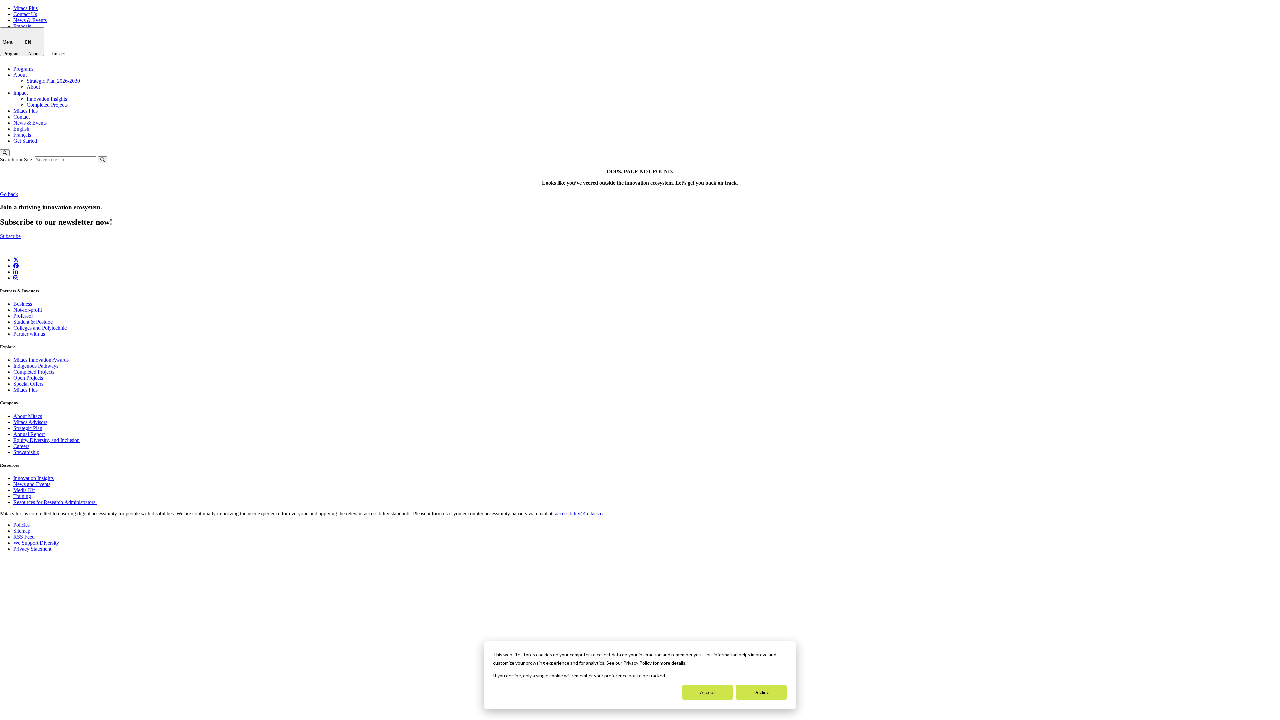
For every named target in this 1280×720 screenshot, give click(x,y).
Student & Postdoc (33, 322)
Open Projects (28, 378)
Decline (761, 692)
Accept (707, 692)
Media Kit (24, 490)
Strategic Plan (27, 428)
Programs (12, 53)
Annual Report (29, 434)
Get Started (25, 141)
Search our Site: (17, 159)
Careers (21, 446)
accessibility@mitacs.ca (580, 513)
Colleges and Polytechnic (40, 328)
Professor (23, 316)
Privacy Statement (32, 549)
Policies (21, 525)
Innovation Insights (47, 99)
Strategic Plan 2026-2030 (53, 81)
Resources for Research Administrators (55, 502)
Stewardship (26, 452)
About (34, 53)
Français (22, 26)
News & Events (30, 20)
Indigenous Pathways (35, 366)
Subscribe (10, 236)
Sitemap (21, 531)
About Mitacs (27, 416)
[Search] (5, 152)
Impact (58, 53)
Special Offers (28, 384)
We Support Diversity (36, 543)
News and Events (31, 484)
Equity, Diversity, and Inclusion (46, 440)
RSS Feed (24, 537)
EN (28, 42)
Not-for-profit (27, 310)
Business (22, 304)
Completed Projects (47, 105)
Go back (9, 194)
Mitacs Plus (25, 8)
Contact (21, 117)
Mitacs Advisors (30, 422)
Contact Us (25, 14)
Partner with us (29, 334)
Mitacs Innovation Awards (41, 360)
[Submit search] (102, 159)
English (21, 129)
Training (22, 496)
